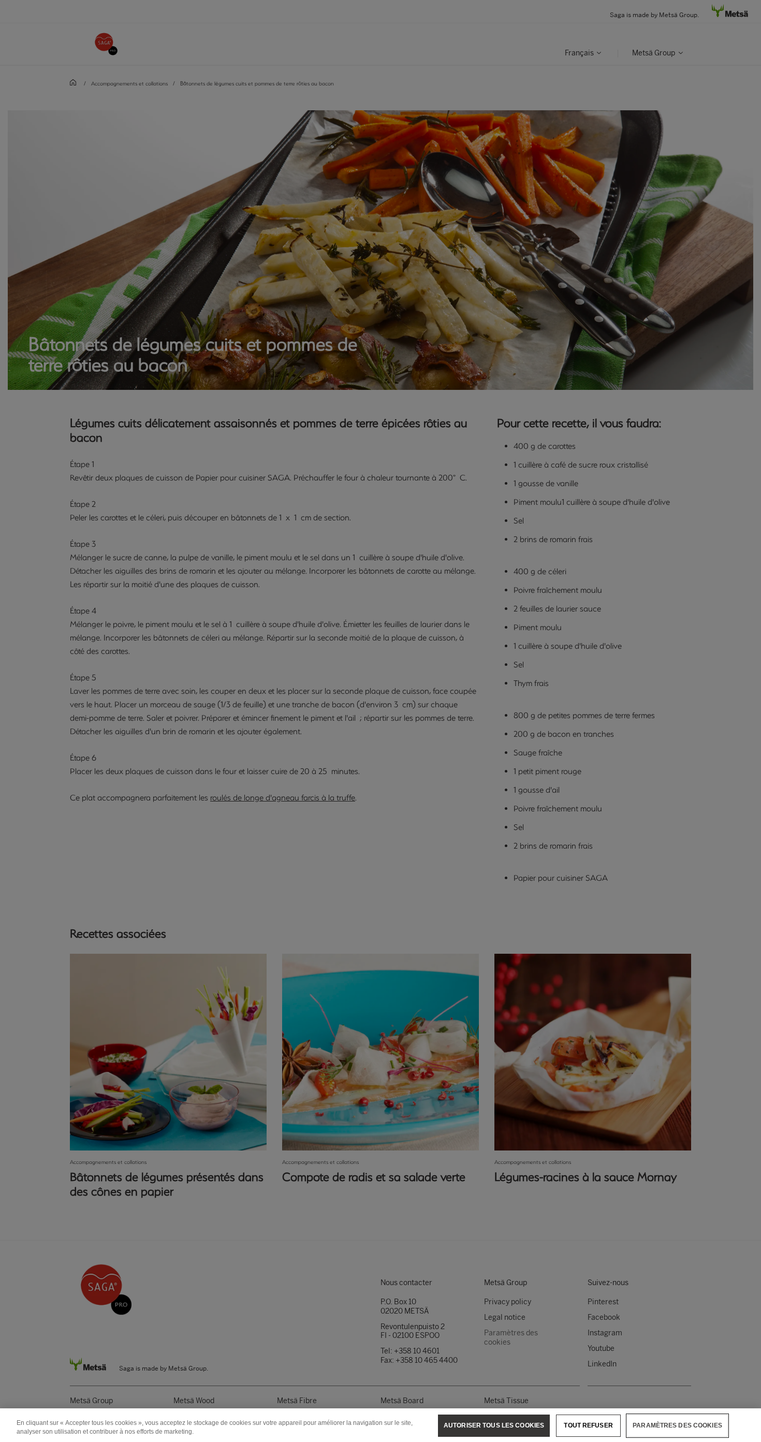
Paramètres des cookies (677, 1425)
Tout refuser (588, 1425)
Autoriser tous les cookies (494, 1425)
